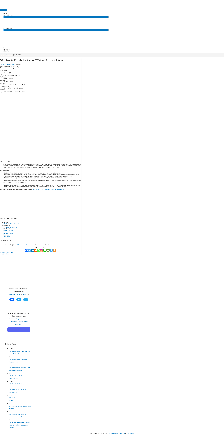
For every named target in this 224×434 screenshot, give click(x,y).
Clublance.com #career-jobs (25, 245)
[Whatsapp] (38, 250)
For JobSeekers (8, 15)
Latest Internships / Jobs (11, 48)
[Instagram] (41, 250)
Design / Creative (8, 230)
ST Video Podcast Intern (11, 227)
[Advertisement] (40, 147)
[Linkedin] (32, 250)
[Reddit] (35, 250)
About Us (6, 51)
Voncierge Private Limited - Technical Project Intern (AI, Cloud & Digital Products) (19, 425)
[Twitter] (29, 250)
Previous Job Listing (6, 252)
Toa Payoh (7, 236)
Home (5, 13)
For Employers (8, 28)
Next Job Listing (5, 254)
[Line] (44, 250)
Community (7, 49)
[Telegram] (51, 250)
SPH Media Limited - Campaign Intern (19, 384)
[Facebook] (26, 250)
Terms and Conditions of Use (116, 433)
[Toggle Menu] (56, 17)
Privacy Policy (130, 433)
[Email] (48, 250)
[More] (54, 250)
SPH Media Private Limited (7, 64)
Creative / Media (8, 233)
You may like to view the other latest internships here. (48, 189)
